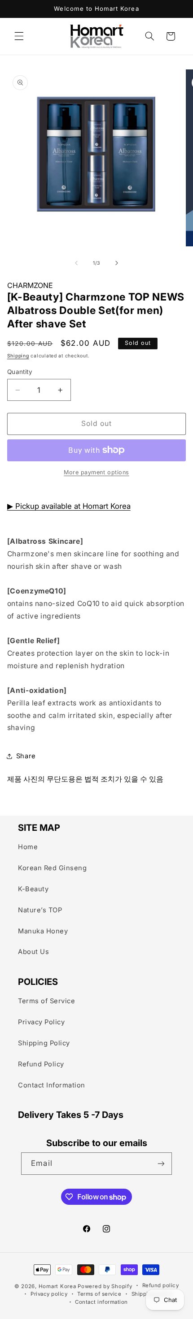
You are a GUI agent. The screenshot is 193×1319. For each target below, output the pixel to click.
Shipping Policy (44, 1043)
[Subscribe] (160, 1163)
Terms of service (99, 1294)
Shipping (18, 356)
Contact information (101, 1302)
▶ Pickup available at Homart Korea (69, 506)
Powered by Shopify (105, 1286)
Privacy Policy (41, 1022)
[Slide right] (117, 263)
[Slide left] (76, 263)
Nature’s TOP (40, 910)
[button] (19, 36)
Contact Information (51, 1085)
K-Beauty (33, 889)
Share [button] (26, 756)
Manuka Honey (43, 931)
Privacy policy (49, 1294)
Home (28, 847)
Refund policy (160, 1286)
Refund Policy (41, 1064)
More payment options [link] (96, 472)
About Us (33, 952)
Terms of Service (46, 1001)
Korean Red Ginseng (52, 868)
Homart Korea (57, 1286)
